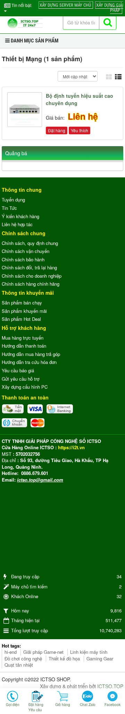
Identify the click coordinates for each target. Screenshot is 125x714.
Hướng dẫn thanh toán (24, 345)
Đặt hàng (56, 130)
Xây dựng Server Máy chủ (65, 5)
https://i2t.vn (71, 447)
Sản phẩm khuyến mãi (24, 311)
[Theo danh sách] (119, 76)
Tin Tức (9, 208)
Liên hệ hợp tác (17, 224)
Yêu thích (79, 130)
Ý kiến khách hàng (20, 216)
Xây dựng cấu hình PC (25, 386)
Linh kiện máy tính (88, 652)
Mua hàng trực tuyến (22, 337)
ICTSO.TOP (110, 686)
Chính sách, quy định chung (30, 243)
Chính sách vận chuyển (25, 251)
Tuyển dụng (13, 199)
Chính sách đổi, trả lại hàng (29, 267)
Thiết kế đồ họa (64, 658)
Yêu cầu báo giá (18, 370)
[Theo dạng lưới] (110, 76)
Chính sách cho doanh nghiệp (31, 275)
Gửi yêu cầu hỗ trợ (20, 378)
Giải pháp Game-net (43, 652)
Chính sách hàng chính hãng (30, 283)
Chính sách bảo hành (23, 259)
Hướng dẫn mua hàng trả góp (31, 354)
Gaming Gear (99, 658)
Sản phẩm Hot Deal (21, 319)
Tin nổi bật (20, 5)
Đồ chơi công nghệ (23, 658)
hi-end (11, 652)
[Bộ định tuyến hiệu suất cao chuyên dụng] (25, 108)
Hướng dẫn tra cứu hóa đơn (29, 362)
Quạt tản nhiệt (19, 664)
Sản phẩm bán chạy (22, 302)
